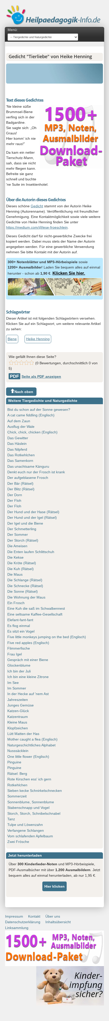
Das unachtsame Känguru (28, 466)
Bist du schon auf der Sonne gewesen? (38, 409)
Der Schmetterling (21, 529)
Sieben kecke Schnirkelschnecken (34, 791)
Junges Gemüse (20, 705)
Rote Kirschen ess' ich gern (29, 779)
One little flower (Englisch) (28, 757)
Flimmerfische (18, 648)
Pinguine (14, 762)
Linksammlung (16, 928)
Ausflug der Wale (20, 427)
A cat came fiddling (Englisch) (31, 415)
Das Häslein (17, 444)
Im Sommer (16, 688)
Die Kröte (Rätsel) (21, 563)
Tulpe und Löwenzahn (25, 825)
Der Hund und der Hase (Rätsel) (33, 512)
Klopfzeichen (17, 728)
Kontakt (34, 916)
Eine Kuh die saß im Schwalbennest (36, 608)
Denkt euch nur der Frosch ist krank (36, 472)
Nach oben (23, 392)
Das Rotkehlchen (21, 455)
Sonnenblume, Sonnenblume (30, 802)
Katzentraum (17, 717)
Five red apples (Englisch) (28, 643)
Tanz (11, 819)
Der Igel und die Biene (25, 523)
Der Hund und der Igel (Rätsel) (32, 517)
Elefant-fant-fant (20, 620)
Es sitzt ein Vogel (20, 631)
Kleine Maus (17, 722)
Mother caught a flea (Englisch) (32, 739)
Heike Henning (38, 339)
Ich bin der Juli (19, 671)
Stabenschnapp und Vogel (28, 808)
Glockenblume (18, 665)
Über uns (52, 916)
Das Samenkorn (20, 461)
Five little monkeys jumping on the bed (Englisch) (46, 637)
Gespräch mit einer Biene (27, 660)
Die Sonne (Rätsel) (22, 591)
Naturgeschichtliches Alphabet (31, 745)
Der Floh (14, 500)
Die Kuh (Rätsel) (20, 569)
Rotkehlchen (17, 785)
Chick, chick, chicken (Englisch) (32, 432)
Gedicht (37, 206)
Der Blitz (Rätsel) (20, 489)
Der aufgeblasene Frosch (27, 478)
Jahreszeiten (17, 700)
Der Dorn (14, 495)
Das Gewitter (17, 438)
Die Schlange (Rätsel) (24, 580)
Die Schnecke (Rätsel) (25, 586)
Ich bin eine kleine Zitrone (28, 677)
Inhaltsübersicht (58, 922)
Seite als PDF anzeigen (35, 376)
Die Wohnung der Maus (26, 597)
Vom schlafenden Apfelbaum (30, 836)
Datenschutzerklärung (22, 922)
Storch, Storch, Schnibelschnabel (33, 813)
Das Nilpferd (17, 449)
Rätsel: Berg (17, 774)
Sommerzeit (17, 796)
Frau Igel (14, 654)
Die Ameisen (17, 546)
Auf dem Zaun (18, 421)
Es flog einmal (18, 626)
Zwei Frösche (18, 842)
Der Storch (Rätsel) (22, 540)
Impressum (14, 916)
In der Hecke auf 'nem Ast (28, 694)
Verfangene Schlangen (25, 830)
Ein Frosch (16, 603)
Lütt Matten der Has (23, 734)
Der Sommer (17, 534)
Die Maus (15, 574)
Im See (13, 683)
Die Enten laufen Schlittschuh (30, 552)
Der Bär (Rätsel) (20, 483)
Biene (12, 339)
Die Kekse (15, 557)
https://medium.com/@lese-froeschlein (37, 227)
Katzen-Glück (18, 711)
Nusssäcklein (17, 751)
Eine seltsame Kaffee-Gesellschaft (34, 614)
